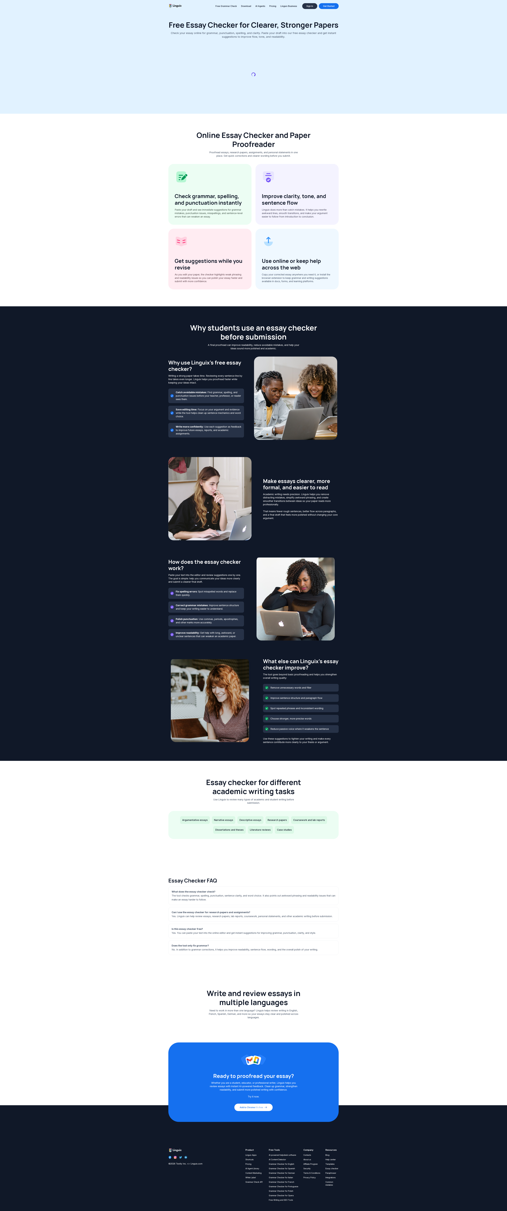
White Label (250, 1177)
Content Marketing (253, 1173)
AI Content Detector (277, 1159)
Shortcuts (249, 1159)
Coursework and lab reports (309, 820)
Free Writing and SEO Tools (281, 1200)
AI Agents (260, 6)
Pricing (272, 6)
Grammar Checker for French (281, 1182)
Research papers (277, 820)
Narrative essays (223, 820)
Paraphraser (330, 1173)
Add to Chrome (251, 1107)
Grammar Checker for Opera (281, 1195)
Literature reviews (260, 829)
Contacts (307, 1155)
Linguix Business (288, 6)
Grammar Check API (254, 1182)
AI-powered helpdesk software (282, 1155)
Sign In (309, 6)
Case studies (284, 829)
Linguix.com (196, 1163)
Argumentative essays (195, 820)
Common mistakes (329, 1183)
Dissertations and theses (229, 829)
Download (246, 6)
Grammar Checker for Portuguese (283, 1186)
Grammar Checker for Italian (281, 1177)
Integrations (330, 1177)
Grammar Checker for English (281, 1164)
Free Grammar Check (226, 6)
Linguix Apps (251, 1155)
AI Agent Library (252, 1168)
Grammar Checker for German (282, 1173)
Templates (330, 1164)
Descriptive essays (250, 820)
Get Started (328, 6)
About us (307, 1159)
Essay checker (331, 1168)
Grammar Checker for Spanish (282, 1168)
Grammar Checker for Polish (281, 1191)
